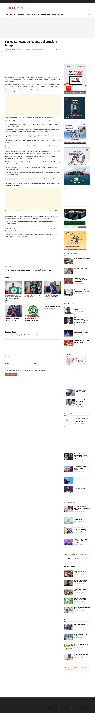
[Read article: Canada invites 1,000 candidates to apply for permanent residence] (68, 469)
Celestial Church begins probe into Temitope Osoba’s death (81, 392)
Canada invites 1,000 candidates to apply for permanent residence (82, 468)
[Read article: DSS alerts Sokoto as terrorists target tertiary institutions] (33, 311)
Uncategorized (39, 49)
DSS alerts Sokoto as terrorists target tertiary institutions (31, 320)
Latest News (20, 14)
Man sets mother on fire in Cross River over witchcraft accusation (82, 360)
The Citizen (12, 49)
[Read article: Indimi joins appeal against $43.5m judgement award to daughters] (70, 402)
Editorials (61, 14)
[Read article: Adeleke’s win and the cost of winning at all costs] (68, 637)
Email (7, 363)
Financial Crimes (46, 14)
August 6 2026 (78, 293)
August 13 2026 (79, 395)
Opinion (54, 14)
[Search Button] (89, 15)
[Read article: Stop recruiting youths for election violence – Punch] (68, 601)
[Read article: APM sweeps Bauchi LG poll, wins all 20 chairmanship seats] (68, 271)
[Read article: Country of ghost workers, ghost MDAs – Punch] (68, 610)
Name (7, 356)
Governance (29, 14)
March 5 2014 (20, 49)
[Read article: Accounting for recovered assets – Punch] (68, 592)
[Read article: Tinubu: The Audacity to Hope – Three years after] (68, 657)
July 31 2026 (77, 657)
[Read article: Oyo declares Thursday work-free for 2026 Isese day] (68, 520)
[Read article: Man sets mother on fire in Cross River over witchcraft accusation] (70, 361)
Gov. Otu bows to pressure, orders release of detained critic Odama (82, 508)
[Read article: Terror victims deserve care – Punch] (68, 574)
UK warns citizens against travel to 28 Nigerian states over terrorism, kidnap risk (81, 420)
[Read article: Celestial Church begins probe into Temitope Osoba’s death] (70, 392)
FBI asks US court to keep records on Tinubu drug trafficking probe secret (12, 320)
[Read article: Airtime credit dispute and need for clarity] (68, 647)
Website (36, 363)
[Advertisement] (47, 27)
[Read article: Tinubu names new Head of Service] (68, 310)
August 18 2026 (78, 262)
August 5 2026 (78, 647)
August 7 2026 (78, 334)
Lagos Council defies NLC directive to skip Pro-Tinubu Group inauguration (81, 280)
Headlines (13, 14)
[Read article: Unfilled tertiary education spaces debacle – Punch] (68, 583)
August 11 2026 (78, 610)
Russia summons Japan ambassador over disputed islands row (80, 488)
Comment (8, 338)
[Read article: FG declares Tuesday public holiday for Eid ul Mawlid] (52, 287)
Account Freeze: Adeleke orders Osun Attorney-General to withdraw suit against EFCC (82, 529)
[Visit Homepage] (14, 7)
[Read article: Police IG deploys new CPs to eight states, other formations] (68, 333)
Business (36, 14)
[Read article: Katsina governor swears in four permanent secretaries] (68, 343)
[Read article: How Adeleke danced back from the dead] (68, 627)
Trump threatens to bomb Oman (81, 478)
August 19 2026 (78, 311)
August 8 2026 (78, 324)
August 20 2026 (79, 363)
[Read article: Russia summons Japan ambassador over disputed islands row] (68, 489)
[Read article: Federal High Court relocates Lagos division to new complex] (68, 292)
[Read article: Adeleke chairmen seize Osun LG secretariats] (68, 261)
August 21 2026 (9, 302)
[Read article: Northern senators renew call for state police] (33, 287)
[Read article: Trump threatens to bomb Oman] (68, 480)
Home (6, 14)
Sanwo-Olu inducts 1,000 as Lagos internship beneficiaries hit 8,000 (81, 541)
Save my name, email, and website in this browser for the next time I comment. (26, 370)
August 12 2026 (78, 283)
